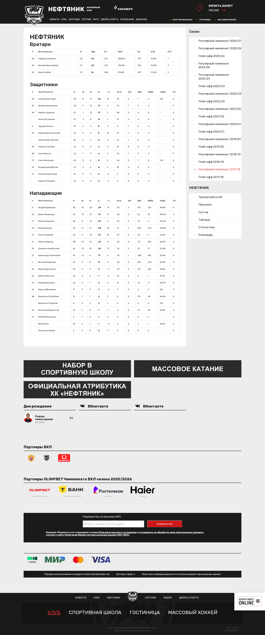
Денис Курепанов (47, 269)
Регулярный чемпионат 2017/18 (219, 169)
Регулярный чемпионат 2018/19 (219, 154)
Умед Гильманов (46, 221)
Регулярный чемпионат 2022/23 (219, 93)
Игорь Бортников (46, 330)
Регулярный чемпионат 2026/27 (219, 41)
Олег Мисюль (44, 153)
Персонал (205, 204)
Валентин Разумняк (48, 303)
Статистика (206, 227)
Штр (119, 92)
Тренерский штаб (210, 197)
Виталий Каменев (47, 262)
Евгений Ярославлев (48, 65)
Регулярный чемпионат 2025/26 (219, 48)
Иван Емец (43, 324)
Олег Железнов (46, 160)
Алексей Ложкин (46, 119)
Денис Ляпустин (46, 276)
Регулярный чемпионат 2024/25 (213, 65)
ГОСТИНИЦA (145, 612)
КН (105, 52)
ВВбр (150, 92)
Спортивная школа (182, 20)
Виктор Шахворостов (48, 310)
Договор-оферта (125, 574)
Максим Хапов (45, 228)
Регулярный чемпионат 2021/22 (219, 109)
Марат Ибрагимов (47, 289)
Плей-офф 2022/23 (211, 101)
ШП (129, 92)
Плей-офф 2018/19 (211, 162)
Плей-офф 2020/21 (211, 131)
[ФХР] (31, 457)
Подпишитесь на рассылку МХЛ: (102, 516)
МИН (120, 52)
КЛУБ (64, 19)
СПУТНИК (86, 19)
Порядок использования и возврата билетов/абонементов (76, 574)
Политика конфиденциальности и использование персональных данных (181, 574)
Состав (203, 212)
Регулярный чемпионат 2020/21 (219, 124)
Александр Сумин (47, 99)
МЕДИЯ (167, 597)
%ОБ (153, 52)
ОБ (138, 52)
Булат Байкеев (45, 235)
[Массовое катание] (187, 368)
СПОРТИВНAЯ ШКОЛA (95, 612)
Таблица (204, 219)
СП (174, 92)
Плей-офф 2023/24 (211, 86)
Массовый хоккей (227, 20)
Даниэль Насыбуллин (49, 248)
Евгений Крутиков (47, 317)
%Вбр (163, 92)
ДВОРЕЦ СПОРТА (109, 19)
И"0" (170, 52)
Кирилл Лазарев (46, 181)
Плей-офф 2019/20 (211, 146)
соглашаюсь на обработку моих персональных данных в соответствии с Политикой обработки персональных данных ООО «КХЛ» (125, 533)
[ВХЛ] (46, 457)
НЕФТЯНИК (74, 19)
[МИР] (55, 559)
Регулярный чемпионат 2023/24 (213, 76)
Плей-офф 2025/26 (211, 56)
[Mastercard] (78, 559)
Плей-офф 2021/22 (211, 116)
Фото (96, 19)
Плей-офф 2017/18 (211, 177)
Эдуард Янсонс (45, 126)
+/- (109, 92)
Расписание (127, 19)
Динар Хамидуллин (48, 105)
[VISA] (100, 559)
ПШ (93, 52)
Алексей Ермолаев (47, 174)
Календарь (205, 235)
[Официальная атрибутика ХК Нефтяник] (77, 389)
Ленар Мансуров (46, 283)
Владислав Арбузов (48, 167)
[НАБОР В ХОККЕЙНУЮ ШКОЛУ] (77, 368)
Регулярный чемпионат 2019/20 (219, 139)
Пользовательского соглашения (117, 532)
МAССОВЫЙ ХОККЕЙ (192, 612)
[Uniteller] (32, 559)
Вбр (140, 92)
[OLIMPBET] (64, 457)
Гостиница (205, 20)
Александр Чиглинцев (49, 255)
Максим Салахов (46, 146)
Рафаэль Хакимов (47, 58)
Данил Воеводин (46, 214)
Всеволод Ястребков (48, 296)
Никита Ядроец (45, 242)
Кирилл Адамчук (46, 112)
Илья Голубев (44, 72)
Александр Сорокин (48, 140)
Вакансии (141, 19)
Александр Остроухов (49, 133)
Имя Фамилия (45, 52)
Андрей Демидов (46, 207)
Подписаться (165, 523)
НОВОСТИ (55, 19)
